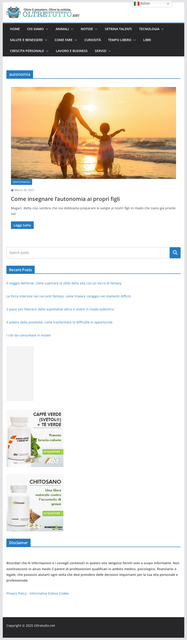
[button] (46, 29)
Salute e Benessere (26, 40)
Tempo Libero (119, 40)
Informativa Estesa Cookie (49, 593)
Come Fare (64, 40)
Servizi (100, 51)
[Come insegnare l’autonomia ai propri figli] (93, 133)
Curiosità (92, 40)
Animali (62, 29)
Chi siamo (35, 29)
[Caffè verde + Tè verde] (34, 413)
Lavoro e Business (72, 51)
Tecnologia (149, 29)
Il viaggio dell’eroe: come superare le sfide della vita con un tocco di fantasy (64, 283)
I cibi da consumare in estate (28, 335)
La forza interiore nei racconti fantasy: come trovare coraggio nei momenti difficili (69, 296)
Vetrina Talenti (118, 29)
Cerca (175, 252)
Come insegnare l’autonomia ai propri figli (65, 198)
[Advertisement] (20, 373)
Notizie (87, 29)
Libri (147, 40)
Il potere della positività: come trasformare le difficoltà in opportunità (59, 322)
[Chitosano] (34, 477)
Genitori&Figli (21, 182)
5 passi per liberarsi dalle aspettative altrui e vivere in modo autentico (60, 309)
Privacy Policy (16, 593)
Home (15, 29)
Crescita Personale (27, 51)
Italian (144, 3)
